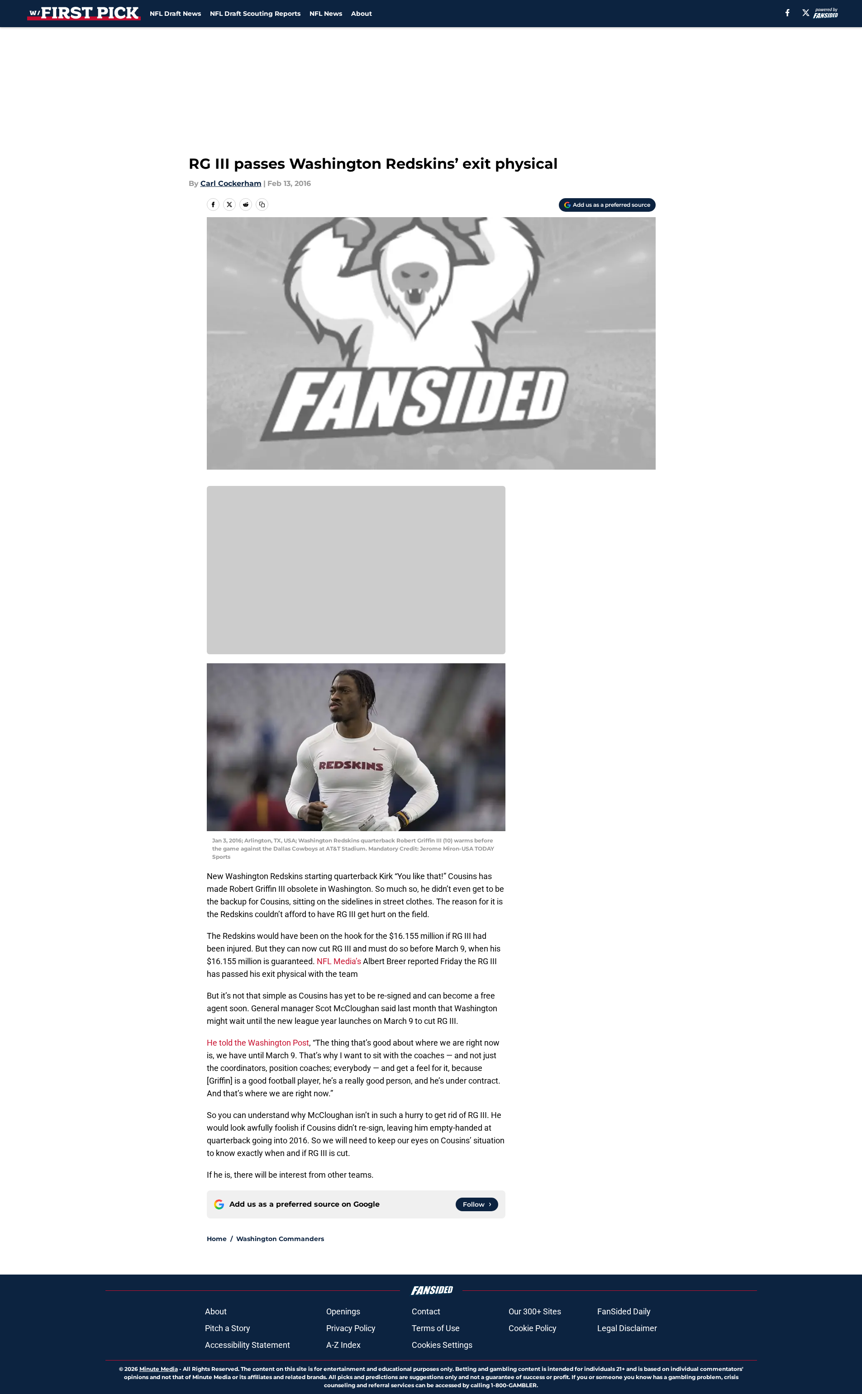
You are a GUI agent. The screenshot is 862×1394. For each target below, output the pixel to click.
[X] (806, 12)
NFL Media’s (339, 961)
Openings (343, 1311)
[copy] (262, 204)
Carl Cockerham (231, 183)
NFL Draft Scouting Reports (255, 14)
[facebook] (788, 12)
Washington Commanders (280, 1239)
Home (217, 1239)
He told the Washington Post (258, 1042)
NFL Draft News (175, 14)
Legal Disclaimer (627, 1328)
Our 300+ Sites (535, 1311)
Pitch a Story (227, 1328)
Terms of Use (436, 1328)
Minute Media (158, 1368)
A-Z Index (343, 1345)
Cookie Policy (533, 1328)
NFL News (326, 14)
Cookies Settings (442, 1345)
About (361, 14)
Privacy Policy (351, 1328)
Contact (426, 1311)
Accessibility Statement (247, 1345)
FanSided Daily (624, 1311)
